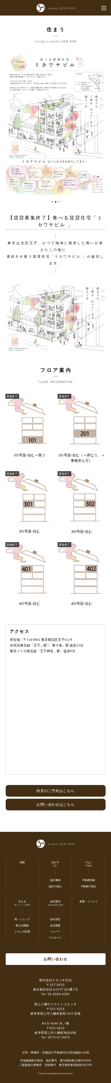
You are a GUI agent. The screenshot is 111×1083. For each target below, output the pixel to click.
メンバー (55, 931)
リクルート (55, 937)
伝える (22, 901)
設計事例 (55, 880)
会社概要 (55, 925)
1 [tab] (52, 201)
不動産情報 (88, 880)
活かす (55, 862)
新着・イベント (89, 901)
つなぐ (88, 862)
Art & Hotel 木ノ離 (55, 1023)
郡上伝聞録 (22, 925)
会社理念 (55, 919)
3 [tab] (59, 201)
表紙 (22, 862)
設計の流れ (55, 886)
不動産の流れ (88, 886)
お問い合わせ (55, 959)
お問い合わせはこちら (55, 804)
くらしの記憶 (22, 931)
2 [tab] (55, 201)
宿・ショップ (22, 919)
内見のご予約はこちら (55, 791)
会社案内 (55, 901)
